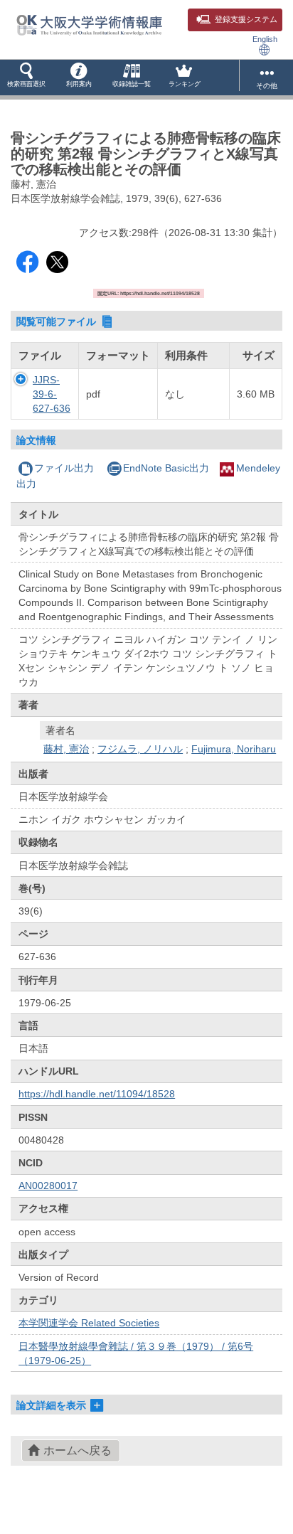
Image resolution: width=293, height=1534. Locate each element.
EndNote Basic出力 (166, 468)
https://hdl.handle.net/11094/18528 (96, 1093)
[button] (26, 77)
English (264, 39)
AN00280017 (48, 1185)
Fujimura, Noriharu (233, 749)
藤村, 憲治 (66, 749)
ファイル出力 (64, 468)
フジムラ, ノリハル (140, 749)
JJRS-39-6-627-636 (51, 394)
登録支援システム (246, 19)
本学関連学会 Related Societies (88, 1322)
